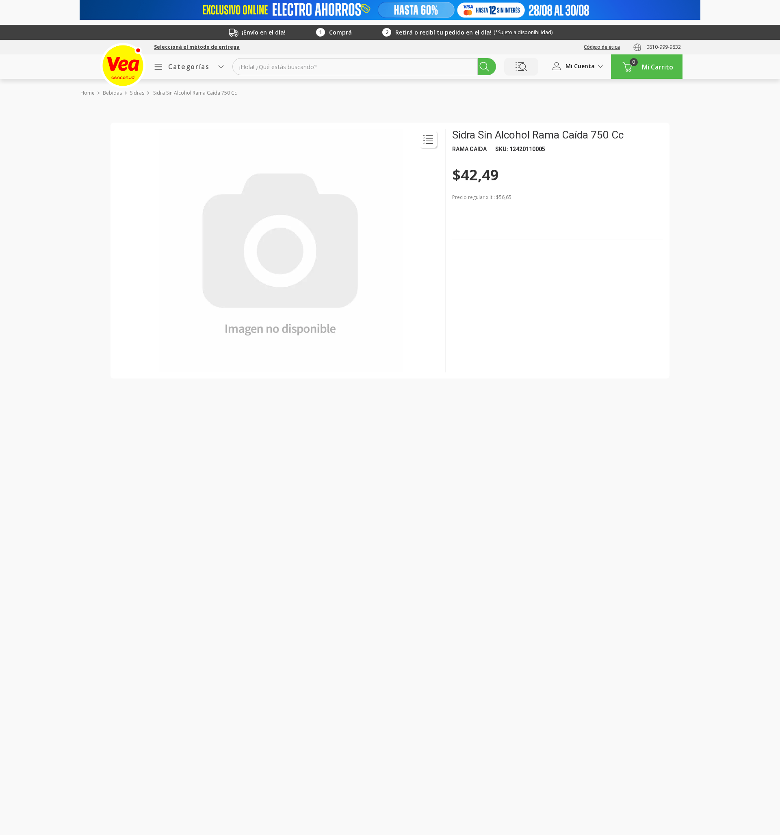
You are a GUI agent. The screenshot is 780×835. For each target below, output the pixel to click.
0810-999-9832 (663, 46)
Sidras (137, 93)
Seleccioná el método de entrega (197, 47)
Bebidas (112, 93)
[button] (197, 47)
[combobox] (364, 66)
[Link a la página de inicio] (87, 93)
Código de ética (602, 46)
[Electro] (390, 10)
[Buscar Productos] (484, 66)
